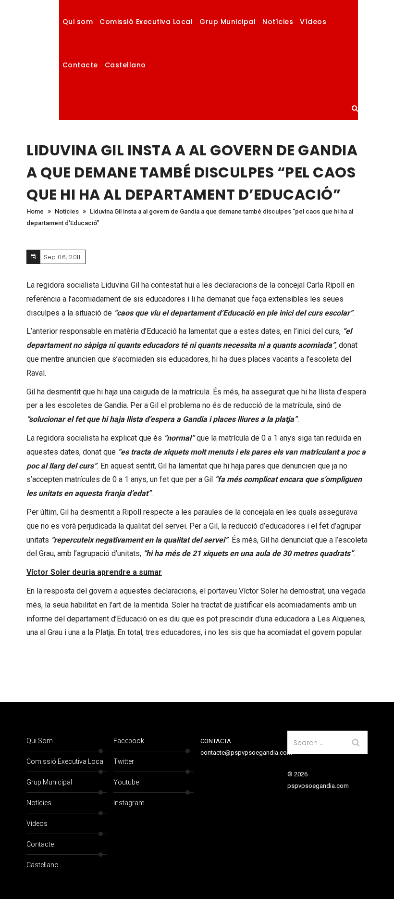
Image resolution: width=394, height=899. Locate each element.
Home (35, 211)
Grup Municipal (227, 21)
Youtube (126, 782)
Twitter (123, 761)
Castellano (125, 65)
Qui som (77, 21)
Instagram (129, 803)
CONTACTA (215, 741)
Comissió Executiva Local (146, 21)
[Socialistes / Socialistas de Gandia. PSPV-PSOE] (42, 60)
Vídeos (313, 21)
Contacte (80, 65)
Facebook (128, 741)
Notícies (277, 21)
